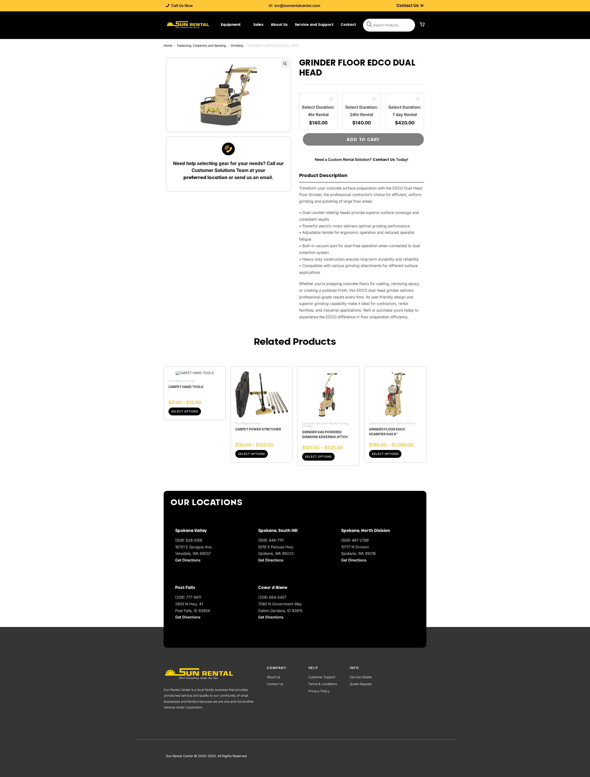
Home (168, 45)
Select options (184, 411)
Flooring (189, 381)
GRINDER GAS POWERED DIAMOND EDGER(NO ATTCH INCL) (325, 434)
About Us (279, 24)
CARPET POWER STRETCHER (258, 429)
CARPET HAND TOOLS (185, 387)
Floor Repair (175, 381)
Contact (348, 24)
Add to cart (363, 139)
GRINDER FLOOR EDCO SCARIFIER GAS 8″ (387, 431)
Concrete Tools (311, 423)
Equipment (231, 24)
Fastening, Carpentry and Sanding (201, 45)
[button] (285, 63)
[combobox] (389, 25)
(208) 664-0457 (272, 597)
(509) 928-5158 (188, 540)
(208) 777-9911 (188, 597)
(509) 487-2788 (355, 540)
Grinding (237, 45)
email (266, 177)
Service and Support (314, 24)
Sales (258, 24)
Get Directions (270, 617)
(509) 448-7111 (270, 540)
